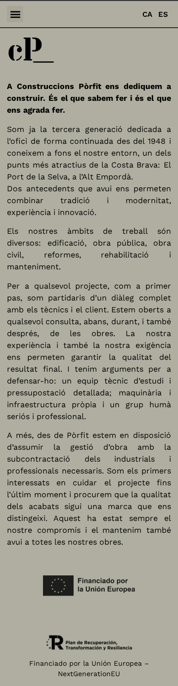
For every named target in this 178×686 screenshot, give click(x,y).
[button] (15, 14)
